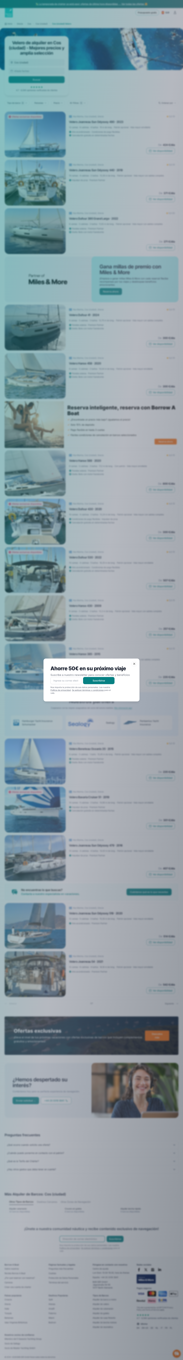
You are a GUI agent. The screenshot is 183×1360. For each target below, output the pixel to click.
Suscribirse (99, 680)
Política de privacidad (60, 690)
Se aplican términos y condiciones (88, 690)
